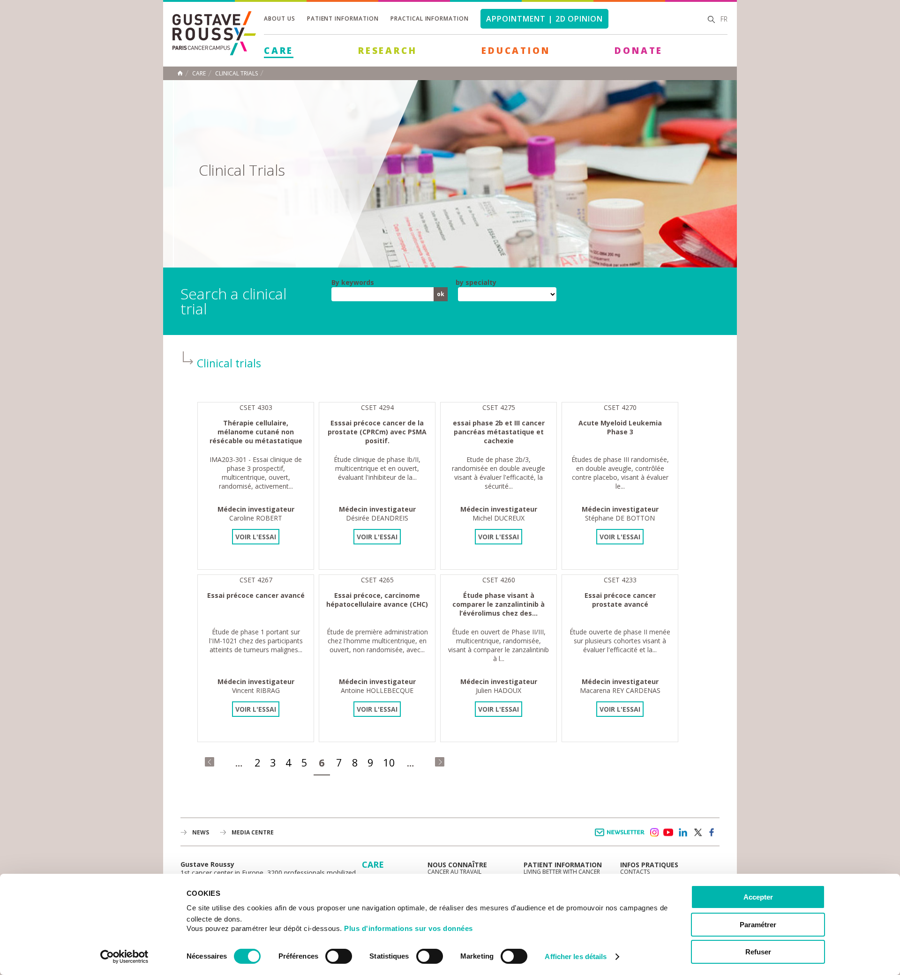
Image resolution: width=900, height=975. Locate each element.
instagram (654, 832)
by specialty (476, 282)
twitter (697, 832)
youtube (668, 832)
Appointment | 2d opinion (544, 19)
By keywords (352, 282)
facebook (712, 832)
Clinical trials (236, 73)
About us (279, 18)
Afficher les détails (576, 956)
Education (515, 51)
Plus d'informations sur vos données (408, 928)
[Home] (214, 52)
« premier (209, 762)
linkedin (683, 832)
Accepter (758, 897)
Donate (639, 51)
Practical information (429, 18)
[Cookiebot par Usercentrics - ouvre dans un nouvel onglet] (124, 957)
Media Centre (253, 832)
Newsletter (621, 837)
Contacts (635, 872)
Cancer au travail (454, 872)
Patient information (343, 18)
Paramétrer (758, 925)
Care (278, 51)
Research (387, 51)
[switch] (338, 956)
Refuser (758, 952)
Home (180, 73)
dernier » (439, 762)
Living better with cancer (562, 872)
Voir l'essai (255, 536)
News (200, 832)
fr (724, 19)
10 (389, 762)
